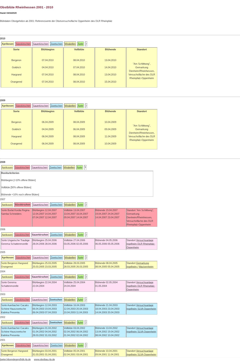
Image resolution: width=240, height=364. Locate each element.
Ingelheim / (132, 266)
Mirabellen (70, 44)
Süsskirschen (23, 44)
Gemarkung (142, 263)
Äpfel (80, 44)
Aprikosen (7, 167)
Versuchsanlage (144, 240)
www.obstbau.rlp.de (44, 359)
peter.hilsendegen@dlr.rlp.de (16, 359)
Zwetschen (56, 44)
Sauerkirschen (40, 44)
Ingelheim (132, 244)
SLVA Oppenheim (146, 309)
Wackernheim (146, 266)
